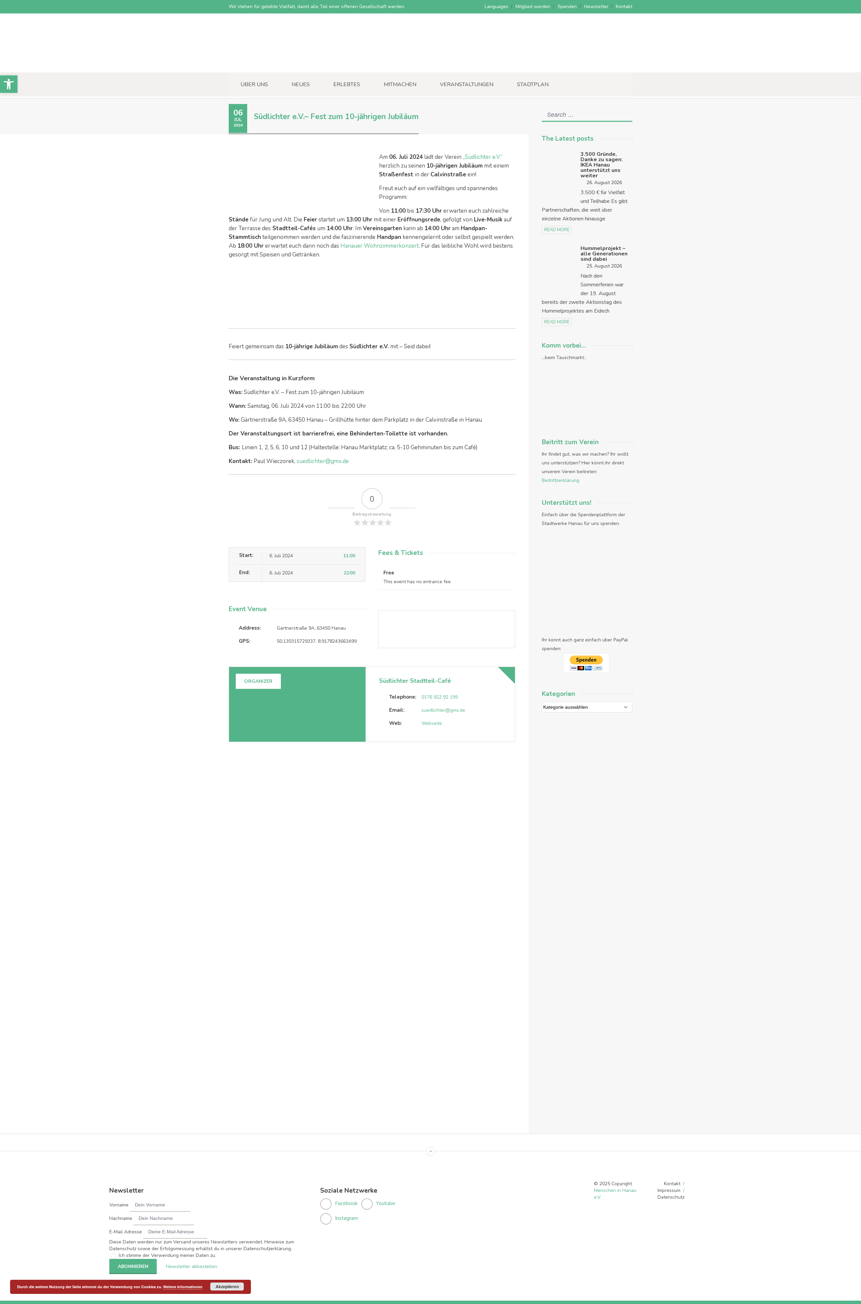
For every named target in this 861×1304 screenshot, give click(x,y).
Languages (496, 6)
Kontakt (624, 6)
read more (556, 230)
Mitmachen (400, 84)
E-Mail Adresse (125, 1232)
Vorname (118, 1205)
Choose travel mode (393, 787)
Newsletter (596, 6)
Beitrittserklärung (560, 480)
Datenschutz (671, 1197)
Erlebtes (346, 84)
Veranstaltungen (466, 84)
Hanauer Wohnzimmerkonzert (379, 246)
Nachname (120, 1218)
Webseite (431, 723)
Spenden (567, 6)
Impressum (669, 1190)
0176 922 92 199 (439, 697)
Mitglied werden (533, 6)
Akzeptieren (227, 1286)
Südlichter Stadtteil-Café (415, 681)
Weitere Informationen (182, 1286)
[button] (8, 84)
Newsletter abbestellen (191, 1266)
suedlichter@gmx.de (323, 461)
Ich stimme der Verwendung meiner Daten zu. (167, 1255)
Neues (301, 84)
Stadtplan (533, 84)
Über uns (254, 84)
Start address (385, 759)
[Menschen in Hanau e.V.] (279, 63)
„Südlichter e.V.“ (482, 157)
